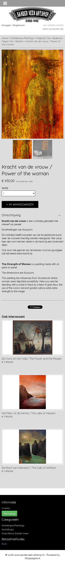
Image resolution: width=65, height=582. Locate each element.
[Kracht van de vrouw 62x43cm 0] (32, 94)
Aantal (5, 188)
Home (5, 38)
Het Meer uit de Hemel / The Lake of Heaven (29, 413)
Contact (6, 508)
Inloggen (6, 25)
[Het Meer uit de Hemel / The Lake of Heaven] (32, 392)
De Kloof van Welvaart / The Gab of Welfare (29, 467)
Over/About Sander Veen (15, 533)
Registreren (19, 25)
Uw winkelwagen (53, 25)
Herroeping (9, 513)
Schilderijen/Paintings (22, 38)
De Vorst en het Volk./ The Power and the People (31, 358)
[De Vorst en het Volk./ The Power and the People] (32, 338)
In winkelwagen (21, 204)
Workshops (8, 529)
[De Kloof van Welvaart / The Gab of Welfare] (32, 447)
